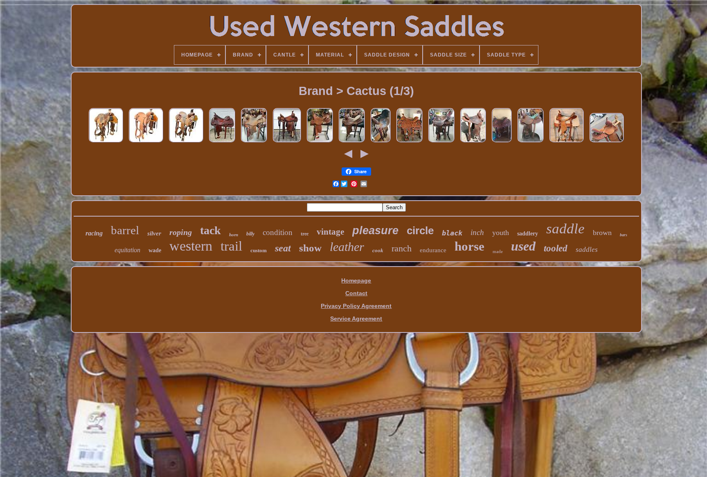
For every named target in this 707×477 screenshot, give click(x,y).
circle (420, 230)
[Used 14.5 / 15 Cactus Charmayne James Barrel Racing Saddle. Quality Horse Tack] (473, 142)
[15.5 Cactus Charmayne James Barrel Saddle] (566, 142)
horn (233, 234)
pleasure (375, 230)
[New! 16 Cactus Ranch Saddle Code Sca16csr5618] (146, 142)
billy (250, 234)
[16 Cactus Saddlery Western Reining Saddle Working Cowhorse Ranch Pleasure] (222, 142)
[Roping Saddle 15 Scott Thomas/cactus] (502, 142)
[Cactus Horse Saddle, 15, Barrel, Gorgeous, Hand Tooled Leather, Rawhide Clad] (607, 142)
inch (477, 232)
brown (602, 232)
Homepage (356, 280)
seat (283, 248)
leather (347, 246)
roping (180, 232)
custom (258, 250)
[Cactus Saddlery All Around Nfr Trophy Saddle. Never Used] (409, 142)
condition (278, 232)
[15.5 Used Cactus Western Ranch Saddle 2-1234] (254, 142)
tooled (555, 248)
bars (623, 235)
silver (154, 233)
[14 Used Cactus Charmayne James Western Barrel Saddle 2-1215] (352, 142)
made (498, 251)
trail (231, 246)
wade (155, 250)
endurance (433, 250)
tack (210, 230)
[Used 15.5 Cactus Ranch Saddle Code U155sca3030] (106, 142)
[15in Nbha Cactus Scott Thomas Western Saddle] (381, 142)
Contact (356, 293)
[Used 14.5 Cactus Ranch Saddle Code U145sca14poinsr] (186, 142)
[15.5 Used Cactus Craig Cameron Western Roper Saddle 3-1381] (441, 142)
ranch (402, 248)
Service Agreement (356, 318)
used (523, 246)
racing (94, 233)
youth (500, 232)
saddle (565, 229)
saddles (587, 249)
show (310, 247)
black (452, 233)
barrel (125, 230)
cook (377, 250)
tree (304, 234)
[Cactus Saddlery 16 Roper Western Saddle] (287, 142)
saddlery (527, 234)
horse (469, 246)
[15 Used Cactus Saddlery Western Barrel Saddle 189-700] (320, 142)
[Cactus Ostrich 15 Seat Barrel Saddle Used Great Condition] (531, 142)
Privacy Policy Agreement (356, 306)
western (190, 245)
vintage (330, 232)
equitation (127, 249)
